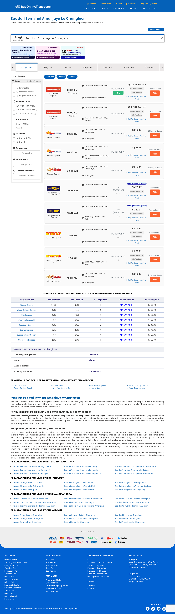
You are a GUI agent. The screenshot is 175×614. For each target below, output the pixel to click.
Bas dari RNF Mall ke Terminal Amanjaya (132, 498)
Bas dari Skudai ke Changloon (128, 518)
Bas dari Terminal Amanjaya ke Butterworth (32, 470)
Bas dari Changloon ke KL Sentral (78, 482)
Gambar (143, 96)
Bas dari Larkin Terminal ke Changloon (81, 518)
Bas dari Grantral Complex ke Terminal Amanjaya (34, 506)
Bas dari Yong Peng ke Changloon (130, 522)
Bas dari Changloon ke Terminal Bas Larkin (133, 486)
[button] (23, 52)
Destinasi (8, 593)
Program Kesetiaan (13, 588)
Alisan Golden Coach (26, 310)
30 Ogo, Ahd (26, 67)
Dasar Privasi (52, 608)
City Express (26, 315)
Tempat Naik (26, 164)
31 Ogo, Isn (47, 67)
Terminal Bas (10, 568)
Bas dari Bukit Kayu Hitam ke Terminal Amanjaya (34, 502)
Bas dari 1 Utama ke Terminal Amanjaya (30, 498)
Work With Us (52, 591)
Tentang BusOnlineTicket (15, 562)
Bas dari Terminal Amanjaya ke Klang (80, 466)
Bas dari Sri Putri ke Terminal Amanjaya (132, 506)
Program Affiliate (53, 580)
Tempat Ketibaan (27, 175)
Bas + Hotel (119, 8)
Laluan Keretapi (11, 579)
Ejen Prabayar (52, 583)
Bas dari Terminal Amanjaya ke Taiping (132, 470)
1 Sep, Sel (67, 67)
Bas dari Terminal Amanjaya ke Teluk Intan (134, 473)
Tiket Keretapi (52, 565)
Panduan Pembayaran (97, 573)
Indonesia (92, 588)
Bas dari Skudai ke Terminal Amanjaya (132, 502)
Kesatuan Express (26, 325)
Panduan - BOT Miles (97, 571)
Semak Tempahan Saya (126, 4)
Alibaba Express (26, 305)
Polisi (137, 99)
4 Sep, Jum (129, 67)
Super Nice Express (26, 340)
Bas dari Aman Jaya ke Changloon (28, 515)
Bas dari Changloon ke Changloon (28, 518)
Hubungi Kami (10, 596)
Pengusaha (27, 153)
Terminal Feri (10, 573)
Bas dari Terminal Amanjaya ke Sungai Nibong (135, 466)
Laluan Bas (9, 576)
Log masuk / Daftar (149, 4)
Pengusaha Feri (11, 571)
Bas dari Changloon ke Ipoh (25, 489)
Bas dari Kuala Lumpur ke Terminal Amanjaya (84, 506)
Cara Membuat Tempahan (100, 562)
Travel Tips (9, 590)
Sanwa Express (26, 330)
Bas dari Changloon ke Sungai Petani (131, 482)
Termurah (49, 77)
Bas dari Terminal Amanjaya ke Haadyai (30, 473)
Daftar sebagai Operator (57, 585)
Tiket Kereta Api (149, 8)
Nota (128, 96)
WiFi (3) (19, 128)
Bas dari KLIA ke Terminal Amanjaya (79, 502)
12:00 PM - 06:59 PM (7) (26, 109)
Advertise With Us (53, 588)
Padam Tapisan (34, 81)
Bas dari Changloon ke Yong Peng (130, 489)
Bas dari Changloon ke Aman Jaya (28, 482)
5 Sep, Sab (149, 67)
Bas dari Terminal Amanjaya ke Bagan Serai (32, 466)
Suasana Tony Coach (26, 335)
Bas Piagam (51, 571)
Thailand (91, 585)
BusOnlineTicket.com (38, 608)
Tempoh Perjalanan (96, 565)
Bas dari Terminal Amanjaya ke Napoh (81, 470)
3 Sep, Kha (107, 67)
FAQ (89, 559)
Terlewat (72, 77)
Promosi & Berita (11, 585)
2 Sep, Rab (87, 67)
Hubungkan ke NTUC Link (98, 576)
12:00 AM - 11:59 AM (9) (26, 106)
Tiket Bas (105, 8)
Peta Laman (9, 599)
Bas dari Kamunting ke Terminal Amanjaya (83, 498)
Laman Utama (89, 8)
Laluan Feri (9, 582)
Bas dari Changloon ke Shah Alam (79, 489)
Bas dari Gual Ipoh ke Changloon (27, 522)
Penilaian (134, 96)
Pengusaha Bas (11, 565)
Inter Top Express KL (26, 320)
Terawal (61, 77)
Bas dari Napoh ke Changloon (77, 522)
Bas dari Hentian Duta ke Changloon (80, 515)
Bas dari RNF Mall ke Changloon (128, 515)
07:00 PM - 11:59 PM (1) (26, 113)
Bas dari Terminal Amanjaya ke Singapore (82, 473)
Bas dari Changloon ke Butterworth (28, 486)
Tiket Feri (133, 8)
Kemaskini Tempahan (97, 568)
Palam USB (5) (22, 124)
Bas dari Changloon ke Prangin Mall (79, 486)
